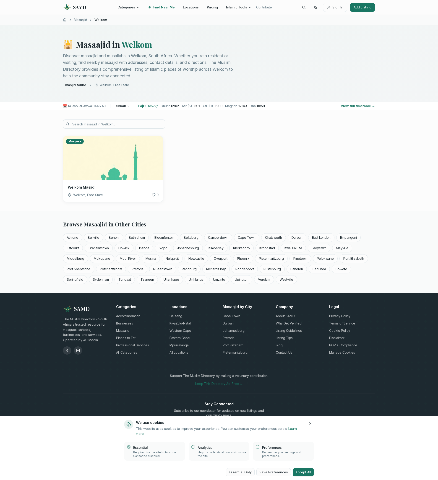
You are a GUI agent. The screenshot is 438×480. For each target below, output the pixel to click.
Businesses (124, 323)
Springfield (75, 279)
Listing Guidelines (289, 330)
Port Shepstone (78, 269)
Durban (120, 106)
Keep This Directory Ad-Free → (219, 384)
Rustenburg (272, 269)
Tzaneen (147, 279)
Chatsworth (273, 237)
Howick (124, 248)
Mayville (342, 248)
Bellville (93, 237)
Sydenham (101, 279)
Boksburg (191, 237)
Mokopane (102, 258)
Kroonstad (267, 248)
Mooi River (128, 258)
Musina (151, 258)
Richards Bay (216, 269)
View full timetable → (358, 106)
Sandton (296, 269)
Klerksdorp (241, 248)
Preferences (272, 447)
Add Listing (362, 7)
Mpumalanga (179, 345)
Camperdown (218, 237)
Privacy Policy (339, 316)
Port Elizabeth (353, 258)
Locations (191, 7)
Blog (279, 345)
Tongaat (124, 279)
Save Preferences (273, 472)
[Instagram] (78, 350)
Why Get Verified (289, 323)
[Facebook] (67, 350)
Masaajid (80, 20)
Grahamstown (99, 248)
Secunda (319, 269)
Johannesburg (188, 248)
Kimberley (216, 248)
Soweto (341, 269)
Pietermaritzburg (271, 258)
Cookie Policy (339, 330)
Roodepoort (244, 269)
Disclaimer (336, 338)
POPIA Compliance (343, 345)
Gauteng (175, 316)
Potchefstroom (111, 269)
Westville (286, 279)
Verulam (264, 279)
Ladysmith (319, 248)
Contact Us (284, 352)
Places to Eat (126, 338)
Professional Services (132, 345)
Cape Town (247, 237)
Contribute (264, 7)
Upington (241, 279)
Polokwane (325, 258)
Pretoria (137, 269)
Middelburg (75, 258)
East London (321, 237)
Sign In (337, 7)
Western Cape (180, 330)
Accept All (303, 472)
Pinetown (300, 258)
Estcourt (73, 248)
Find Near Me (164, 7)
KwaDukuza (293, 248)
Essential (140, 447)
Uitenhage (171, 279)
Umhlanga (196, 279)
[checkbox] (128, 447)
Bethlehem (137, 237)
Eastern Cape (179, 338)
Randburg (189, 269)
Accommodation (128, 316)
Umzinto (219, 279)
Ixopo (163, 248)
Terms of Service (342, 323)
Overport (220, 258)
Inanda (144, 248)
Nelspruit (172, 258)
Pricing (212, 7)
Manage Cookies (342, 352)
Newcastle (196, 258)
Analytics (205, 447)
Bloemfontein (164, 237)
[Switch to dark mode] (315, 7)
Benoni (114, 237)
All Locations (178, 352)
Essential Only (240, 472)
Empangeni (348, 237)
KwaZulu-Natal (180, 323)
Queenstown (162, 269)
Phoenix (243, 258)
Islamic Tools (236, 7)
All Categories (126, 352)
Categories (126, 7)
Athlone (72, 237)
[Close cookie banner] (310, 423)
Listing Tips (284, 338)
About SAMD (285, 316)
